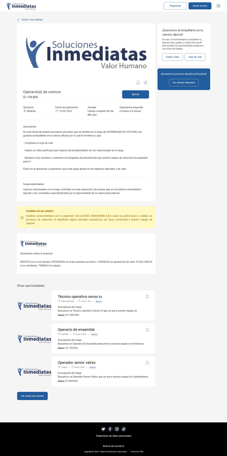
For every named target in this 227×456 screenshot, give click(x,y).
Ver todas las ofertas (32, 395)
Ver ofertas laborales (183, 82)
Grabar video (172, 56)
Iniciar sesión (200, 5)
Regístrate (175, 5)
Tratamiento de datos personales (113, 435)
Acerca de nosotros (113, 446)
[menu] (218, 6)
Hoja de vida (195, 56)
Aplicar (135, 94)
